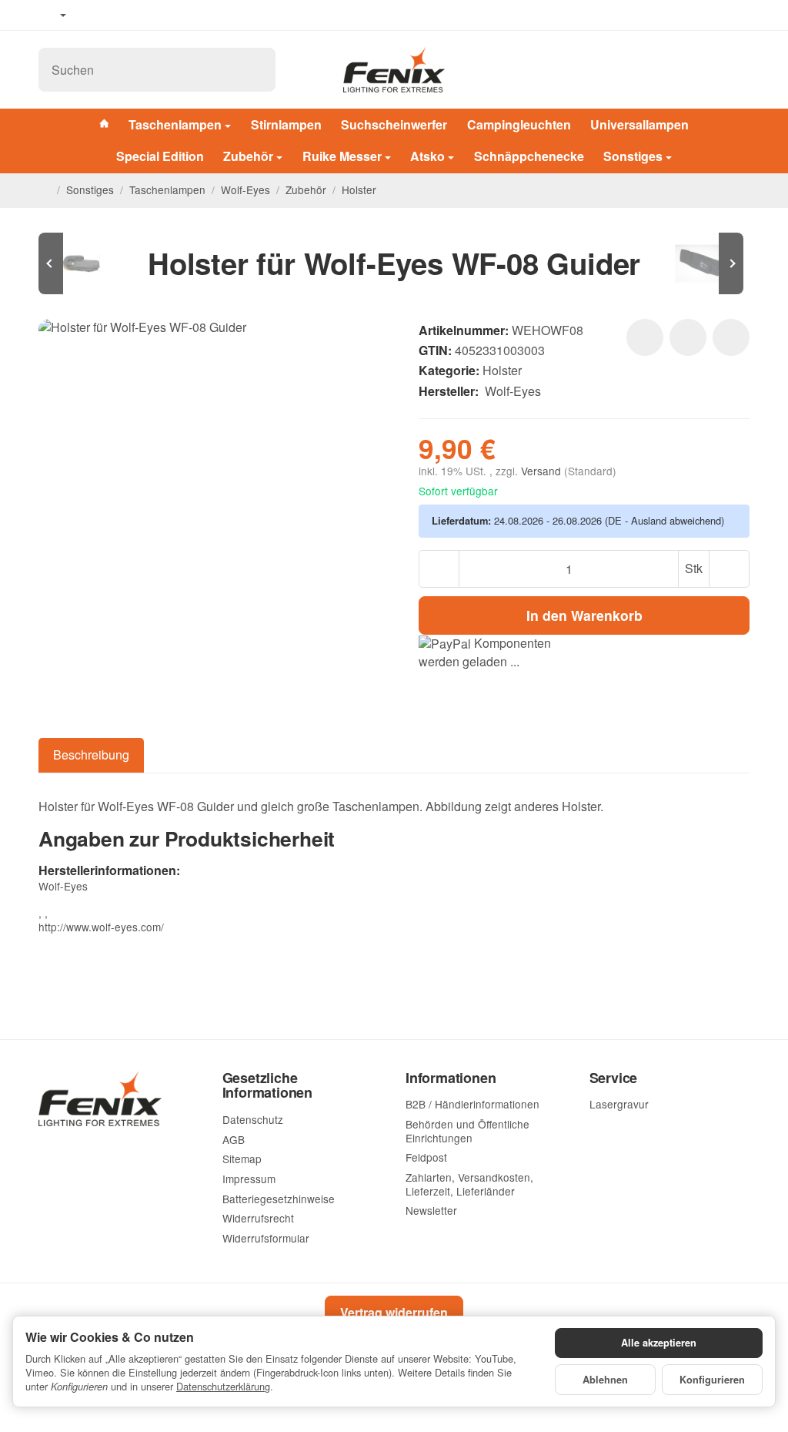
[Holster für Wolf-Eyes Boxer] (84, 263)
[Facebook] (93, 15)
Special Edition (160, 156)
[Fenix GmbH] (393, 69)
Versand (542, 470)
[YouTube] (116, 15)
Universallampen (639, 124)
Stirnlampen (286, 124)
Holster (502, 370)
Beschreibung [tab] (91, 754)
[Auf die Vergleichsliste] (687, 337)
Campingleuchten (519, 124)
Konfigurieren (712, 1380)
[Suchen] (255, 70)
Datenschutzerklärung (223, 1386)
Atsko (427, 156)
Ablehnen (605, 1380)
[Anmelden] (697, 69)
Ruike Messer (342, 156)
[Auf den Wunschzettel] (644, 337)
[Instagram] (138, 15)
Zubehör (248, 156)
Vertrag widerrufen (394, 1312)
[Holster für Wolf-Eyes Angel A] (703, 263)
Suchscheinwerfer (394, 124)
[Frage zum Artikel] (731, 337)
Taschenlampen (175, 124)
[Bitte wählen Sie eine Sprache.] (52, 15)
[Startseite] (44, 190)
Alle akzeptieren (658, 1343)
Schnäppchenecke (529, 156)
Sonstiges (633, 156)
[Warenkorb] (735, 69)
